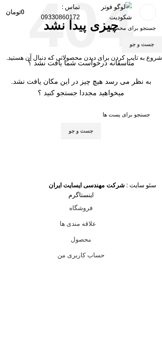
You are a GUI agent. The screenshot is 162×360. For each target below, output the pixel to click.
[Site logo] (111, 11)
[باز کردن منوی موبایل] (148, 12)
